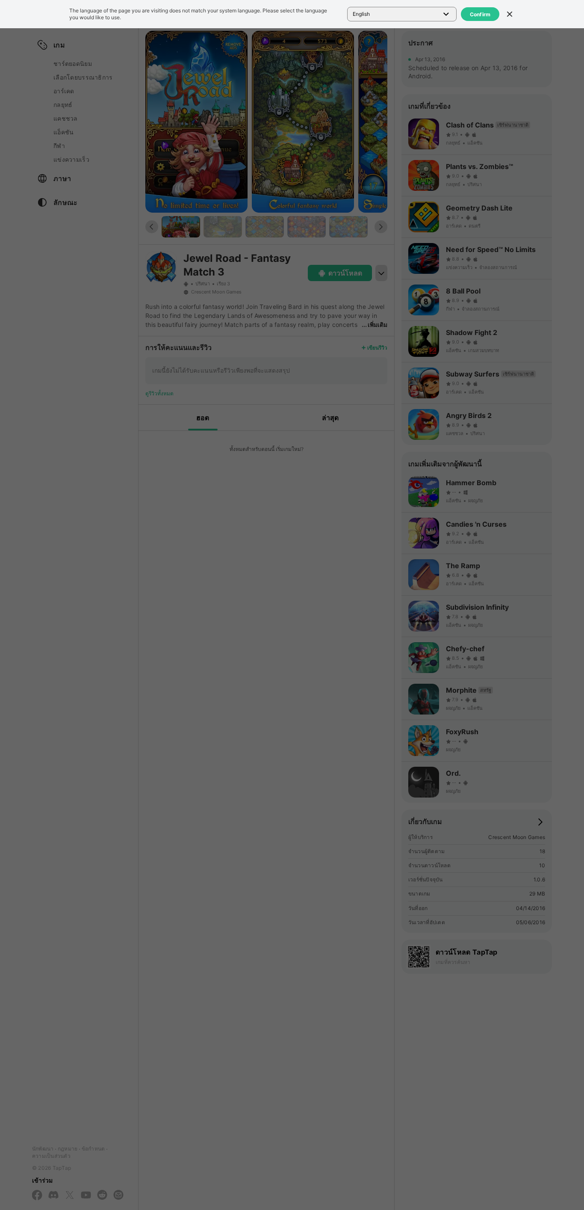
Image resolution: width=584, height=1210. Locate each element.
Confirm (480, 14)
